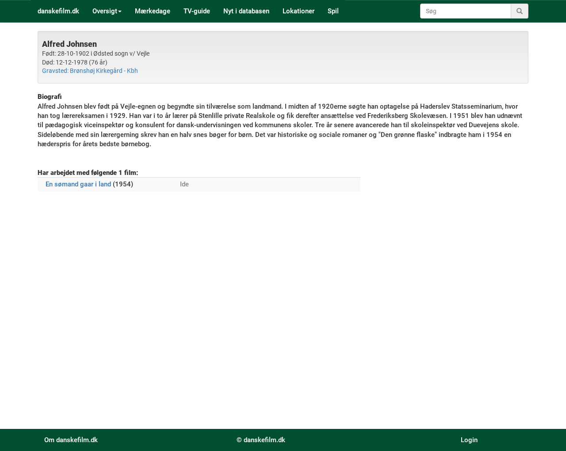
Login (469, 440)
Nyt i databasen (246, 11)
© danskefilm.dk (261, 440)
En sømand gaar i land (78, 184)
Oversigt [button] (104, 11)
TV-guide (197, 11)
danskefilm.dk (58, 11)
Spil (333, 11)
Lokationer (298, 11)
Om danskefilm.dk (71, 440)
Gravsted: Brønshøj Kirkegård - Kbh (90, 70)
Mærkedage (152, 11)
